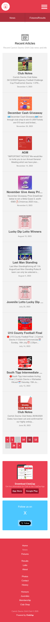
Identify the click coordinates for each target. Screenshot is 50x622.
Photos (25, 576)
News (12, 18)
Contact (25, 580)
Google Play (32, 491)
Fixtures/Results (38, 18)
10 (23, 440)
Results (25, 561)
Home (25, 545)
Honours (25, 592)
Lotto (25, 565)
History (25, 585)
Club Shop (25, 604)
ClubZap (30, 615)
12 (35, 440)
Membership (25, 600)
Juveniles (25, 596)
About (25, 569)
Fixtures (25, 554)
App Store (17, 491)
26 (14, 445)
